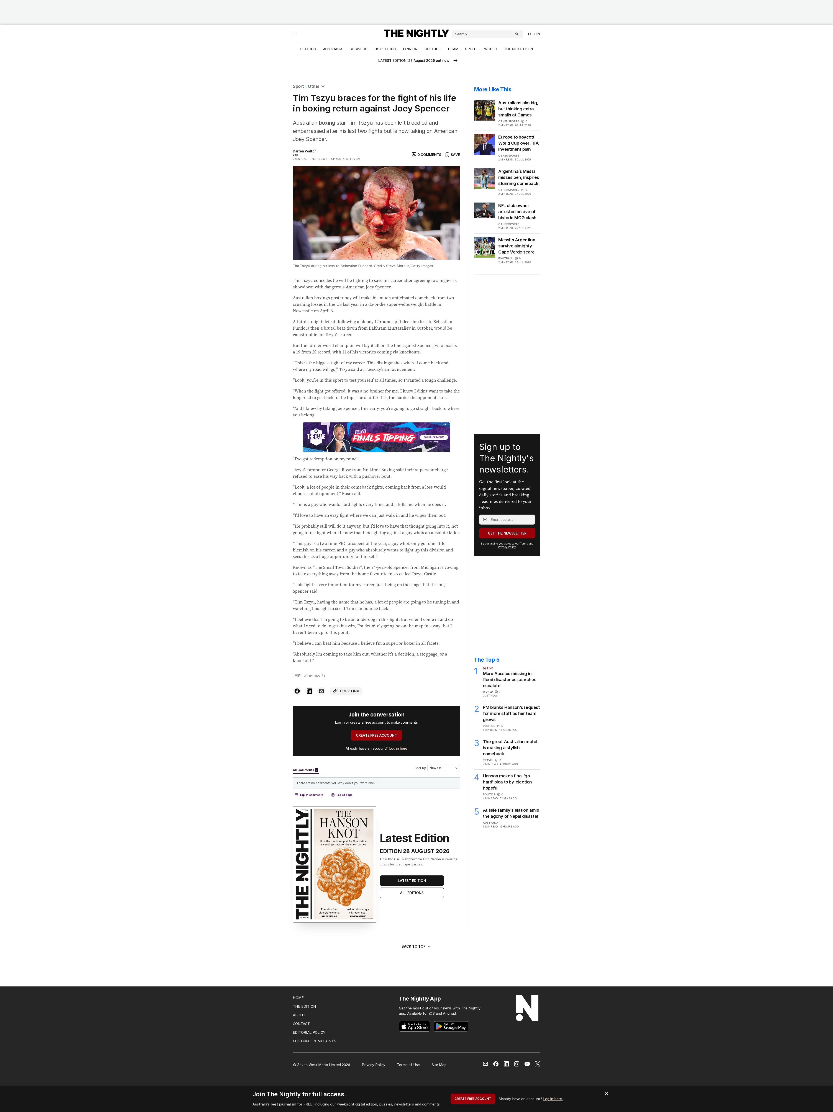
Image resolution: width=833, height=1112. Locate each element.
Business (358, 48)
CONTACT (301, 1024)
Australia (333, 48)
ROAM (453, 48)
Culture (433, 48)
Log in (534, 34)
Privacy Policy (507, 547)
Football (505, 258)
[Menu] (295, 34)
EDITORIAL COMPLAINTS (314, 1041)
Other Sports (314, 675)
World (490, 48)
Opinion (410, 48)
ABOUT (299, 1015)
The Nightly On (518, 48)
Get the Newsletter (507, 533)
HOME (298, 998)
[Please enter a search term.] (517, 34)
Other (314, 86)
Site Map (438, 1065)
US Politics (385, 48)
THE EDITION (304, 1006)
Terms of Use (408, 1065)
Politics (308, 48)
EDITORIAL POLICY (309, 1032)
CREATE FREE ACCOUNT (376, 735)
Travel (488, 760)
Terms (524, 543)
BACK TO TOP (414, 946)
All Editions (412, 893)
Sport (471, 48)
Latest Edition (412, 880)
